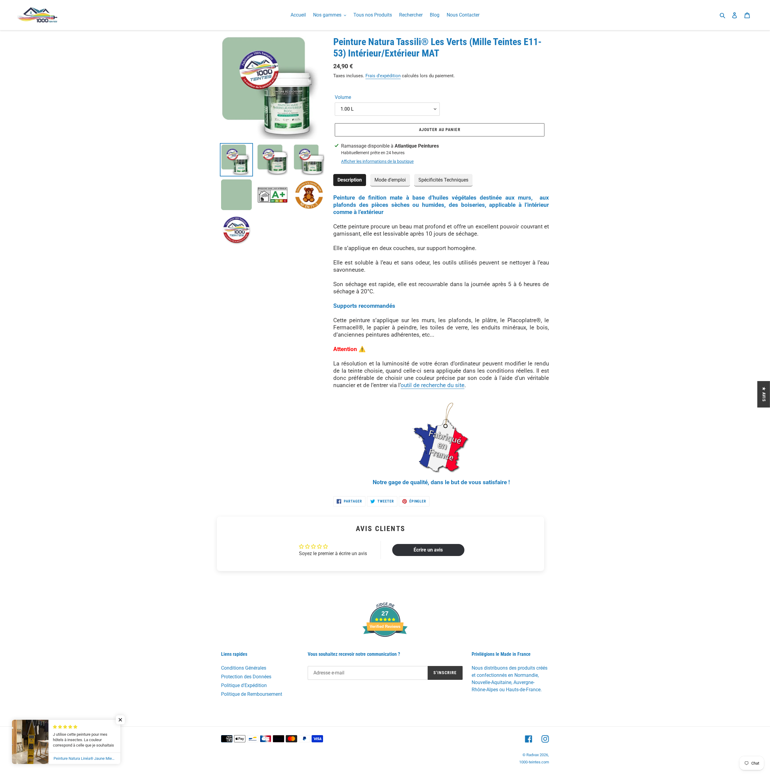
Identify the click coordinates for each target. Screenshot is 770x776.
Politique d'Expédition (244, 685)
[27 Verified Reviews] (385, 647)
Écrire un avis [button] (428, 550)
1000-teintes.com (534, 762)
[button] (120, 719)
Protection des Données (246, 677)
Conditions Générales (243, 668)
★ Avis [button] (764, 394)
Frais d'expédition (383, 75)
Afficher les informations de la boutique (377, 161)
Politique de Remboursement (251, 694)
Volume (343, 97)
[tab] (349, 180)
